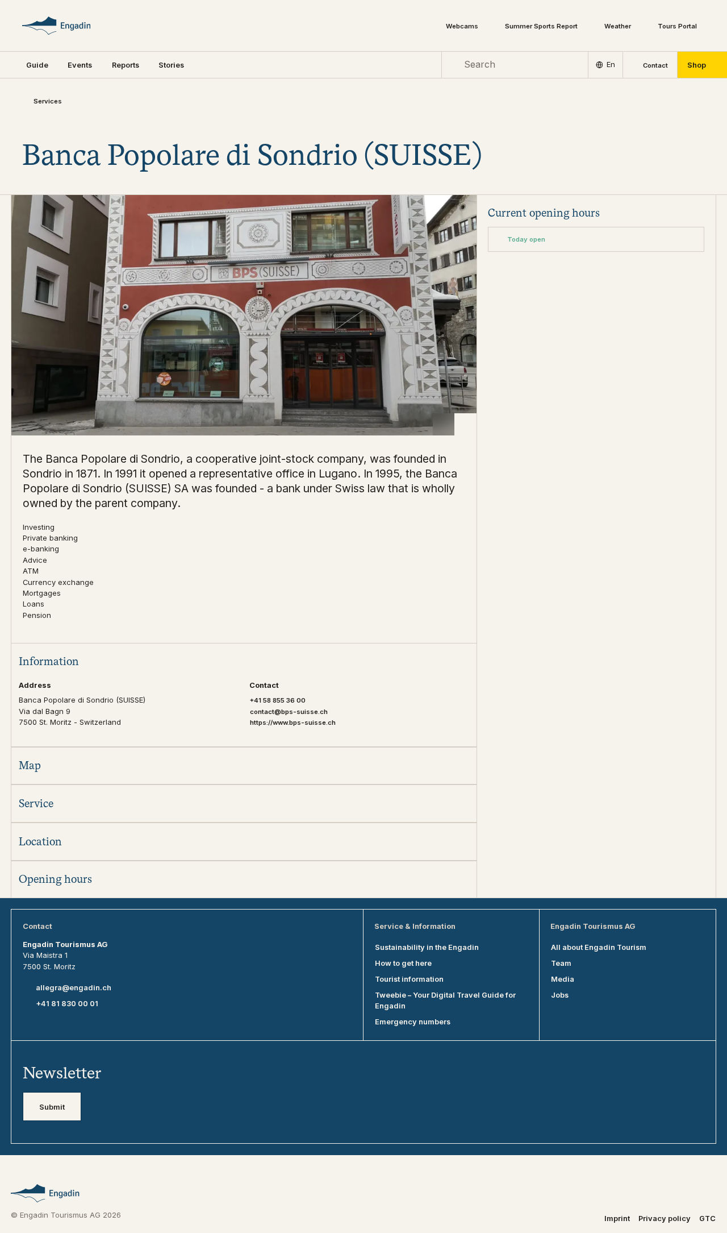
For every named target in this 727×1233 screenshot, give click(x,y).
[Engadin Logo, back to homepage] (71, 25)
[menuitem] (80, 65)
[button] (37, 65)
